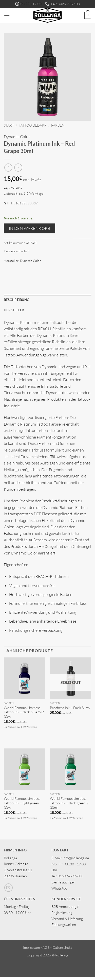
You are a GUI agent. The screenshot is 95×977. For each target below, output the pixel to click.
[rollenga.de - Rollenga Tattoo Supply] (47, 15)
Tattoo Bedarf (32, 125)
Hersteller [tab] (14, 310)
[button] (7, 15)
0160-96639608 (70, 876)
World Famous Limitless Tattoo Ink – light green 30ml (22, 802)
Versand (16, 187)
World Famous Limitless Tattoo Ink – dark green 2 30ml (69, 802)
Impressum (31, 947)
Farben (58, 125)
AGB (46, 947)
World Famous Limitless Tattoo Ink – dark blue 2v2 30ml (24, 712)
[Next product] (8, 167)
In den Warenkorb (29, 228)
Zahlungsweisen (63, 924)
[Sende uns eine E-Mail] (8, 887)
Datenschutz (62, 947)
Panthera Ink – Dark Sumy (70, 707)
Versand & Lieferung (67, 918)
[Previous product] (18, 167)
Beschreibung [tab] (16, 300)
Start (9, 125)
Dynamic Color (17, 136)
